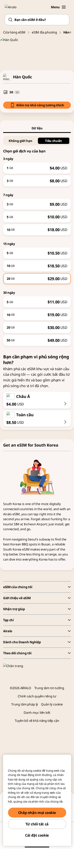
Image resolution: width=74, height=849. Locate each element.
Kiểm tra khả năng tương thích (40, 105)
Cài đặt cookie (37, 835)
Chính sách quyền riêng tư (37, 696)
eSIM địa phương (44, 32)
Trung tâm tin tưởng (49, 688)
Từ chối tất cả (37, 824)
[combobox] (37, 19)
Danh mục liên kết (37, 712)
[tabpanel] (37, 239)
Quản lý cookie (52, 704)
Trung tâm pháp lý (24, 704)
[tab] (37, 128)
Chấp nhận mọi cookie (37, 812)
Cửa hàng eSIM (14, 32)
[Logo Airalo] (13, 7)
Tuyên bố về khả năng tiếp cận (37, 720)
